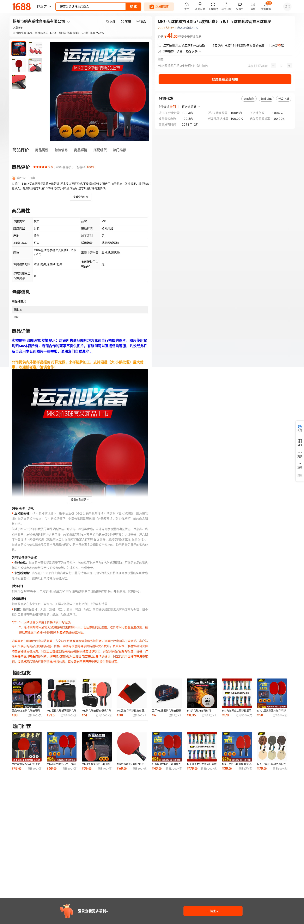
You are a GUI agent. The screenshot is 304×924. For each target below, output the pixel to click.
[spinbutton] (281, 66)
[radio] (34, 167)
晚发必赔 (191, 51)
